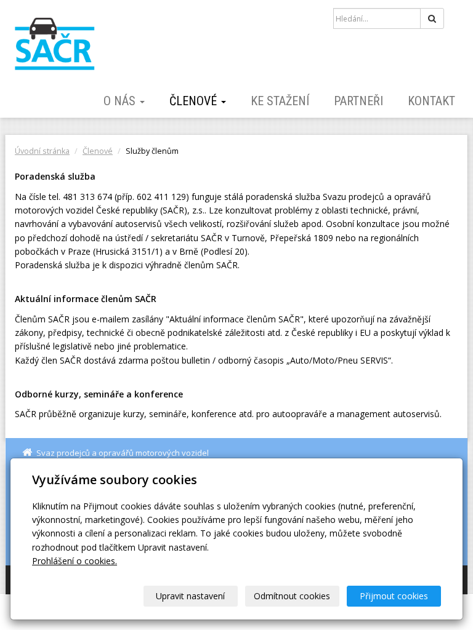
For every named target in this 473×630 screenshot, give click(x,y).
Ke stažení (280, 101)
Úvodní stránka (42, 151)
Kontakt (431, 101)
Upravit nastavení (190, 596)
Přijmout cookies (394, 596)
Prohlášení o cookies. (74, 561)
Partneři (358, 101)
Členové (194, 101)
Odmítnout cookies (292, 596)
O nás (121, 101)
